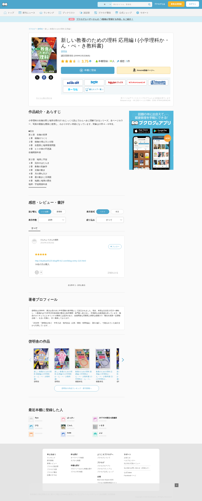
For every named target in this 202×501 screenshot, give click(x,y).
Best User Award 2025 (105, 480)
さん (47, 240)
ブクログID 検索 (77, 472)
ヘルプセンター (129, 460)
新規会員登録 (176, 4)
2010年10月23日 (47, 243)
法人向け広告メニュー (132, 463)
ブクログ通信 (52, 472)
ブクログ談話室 (52, 466)
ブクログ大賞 (52, 469)
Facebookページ (130, 475)
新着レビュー (52, 463)
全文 (117, 212)
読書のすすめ (52, 475)
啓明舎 (64, 51)
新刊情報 (50, 460)
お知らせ (127, 458)
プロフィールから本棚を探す (81, 469)
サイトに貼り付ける (44, 98)
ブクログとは (159, 4)
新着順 (59, 212)
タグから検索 (75, 460)
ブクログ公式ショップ (105, 472)
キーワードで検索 (77, 458)
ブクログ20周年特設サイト (107, 483)
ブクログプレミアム (104, 469)
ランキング (51, 458)
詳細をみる (113, 273)
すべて (34, 228)
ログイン (192, 4)
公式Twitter (128, 472)
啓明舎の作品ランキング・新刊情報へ (77, 388)
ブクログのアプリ (103, 466)
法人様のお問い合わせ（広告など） (137, 468)
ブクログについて (103, 458)
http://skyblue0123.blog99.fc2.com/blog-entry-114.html (60, 261)
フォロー (115, 247)
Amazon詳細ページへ (145, 70)
